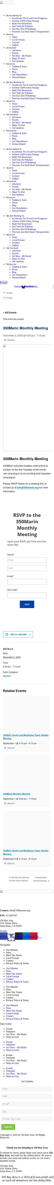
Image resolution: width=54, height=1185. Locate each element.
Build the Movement (22, 23)
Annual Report (19, 77)
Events (15, 53)
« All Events (9, 312)
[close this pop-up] (1, 1142)
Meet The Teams (14, 955)
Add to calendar (18, 634)
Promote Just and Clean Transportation (30, 31)
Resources (10, 64)
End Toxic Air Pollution (22, 26)
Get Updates (18, 61)
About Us (10, 34)
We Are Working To (13, 16)
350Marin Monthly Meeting (16, 793)
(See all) (10, 340)
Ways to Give (18, 58)
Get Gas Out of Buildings (24, 29)
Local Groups (18, 39)
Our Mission (12, 950)
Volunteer (16, 50)
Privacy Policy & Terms (17, 963)
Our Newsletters (19, 74)
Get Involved (11, 48)
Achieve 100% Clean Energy (25, 21)
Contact (15, 42)
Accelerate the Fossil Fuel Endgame (29, 18)
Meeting (7, 675)
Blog (14, 72)
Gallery (15, 45)
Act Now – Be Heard (21, 56)
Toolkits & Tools (19, 66)
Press (14, 69)
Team (14, 37)
